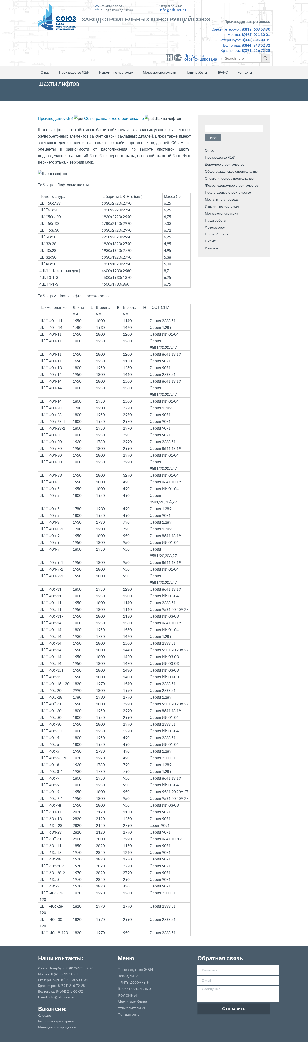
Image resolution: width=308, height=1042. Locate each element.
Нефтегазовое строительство (228, 192)
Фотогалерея (215, 227)
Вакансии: (52, 1008)
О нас (45, 72)
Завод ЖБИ (128, 976)
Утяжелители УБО (133, 1008)
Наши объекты (216, 234)
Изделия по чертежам (116, 72)
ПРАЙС (222, 72)
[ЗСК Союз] (58, 19)
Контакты (244, 72)
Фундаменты (129, 1014)
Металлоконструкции (159, 72)
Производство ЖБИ (74, 72)
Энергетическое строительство (229, 178)
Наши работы (196, 72)
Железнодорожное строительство (231, 185)
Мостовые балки (132, 1002)
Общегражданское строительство (114, 118)
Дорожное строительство (224, 164)
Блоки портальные (134, 988)
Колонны (127, 995)
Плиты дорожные (133, 982)
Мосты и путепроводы (222, 199)
